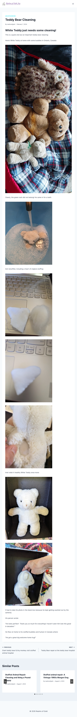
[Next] (71, 681)
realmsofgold (11, 24)
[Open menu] (73, 3)
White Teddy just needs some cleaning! (30, 30)
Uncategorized (10, 16)
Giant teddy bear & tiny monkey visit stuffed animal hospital (19, 650)
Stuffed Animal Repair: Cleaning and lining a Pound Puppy (18, 678)
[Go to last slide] (5, 681)
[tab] (34, 694)
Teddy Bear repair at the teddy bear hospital (58, 648)
